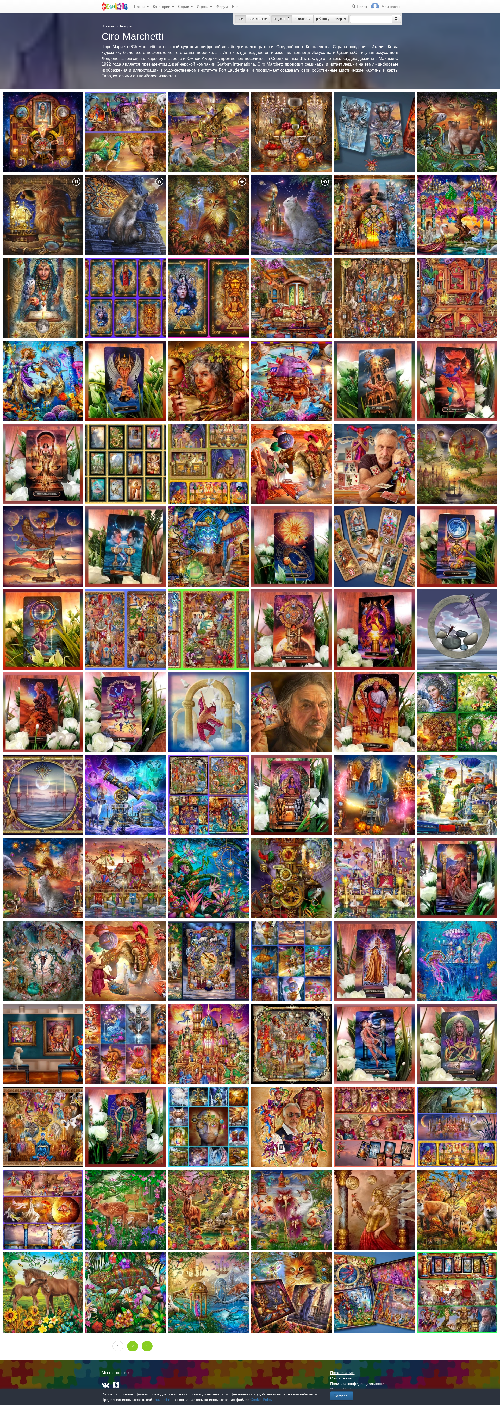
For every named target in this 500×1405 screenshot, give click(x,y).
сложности (303, 19)
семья (190, 52)
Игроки (203, 6)
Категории (162, 6)
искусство (385, 52)
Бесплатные (257, 19)
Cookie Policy (261, 1399)
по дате (280, 19)
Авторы (126, 26)
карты (392, 70)
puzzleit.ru (163, 1399)
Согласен (342, 1396)
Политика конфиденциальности (357, 1384)
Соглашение (341, 1378)
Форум (222, 6)
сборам (340, 19)
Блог (236, 6)
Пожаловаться (342, 1373)
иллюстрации (146, 70)
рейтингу (322, 19)
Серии (184, 6)
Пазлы (140, 6)
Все (240, 19)
